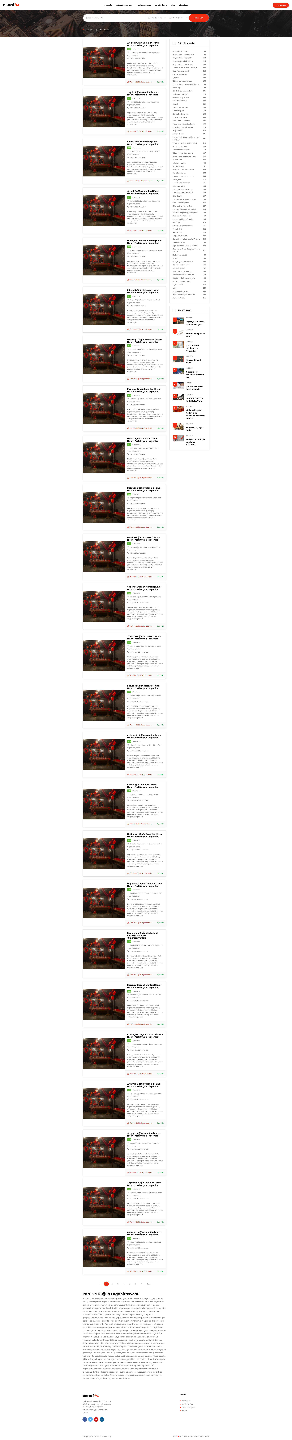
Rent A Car (189, 232)
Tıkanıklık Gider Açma (189, 271)
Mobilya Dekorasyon (189, 183)
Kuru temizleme (189, 173)
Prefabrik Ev (189, 229)
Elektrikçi (189, 87)
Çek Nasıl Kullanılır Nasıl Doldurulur (194, 388)
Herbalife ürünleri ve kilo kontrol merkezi (189, 138)
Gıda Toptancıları (189, 107)
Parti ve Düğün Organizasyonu (141, 82)
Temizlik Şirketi (189, 268)
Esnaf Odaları (161, 5)
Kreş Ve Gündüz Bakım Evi (189, 169)
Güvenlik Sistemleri (189, 114)
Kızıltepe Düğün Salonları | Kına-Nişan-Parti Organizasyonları (144, 390)
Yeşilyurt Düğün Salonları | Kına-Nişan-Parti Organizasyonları (144, 588)
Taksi (189, 258)
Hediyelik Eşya (189, 134)
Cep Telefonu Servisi (189, 71)
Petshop (189, 222)
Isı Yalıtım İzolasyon (189, 150)
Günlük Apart (189, 111)
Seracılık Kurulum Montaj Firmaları (189, 239)
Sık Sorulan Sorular (124, 5)
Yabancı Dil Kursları (189, 291)
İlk (99, 1284)
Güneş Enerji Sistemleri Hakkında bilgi (195, 375)
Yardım (185, 1411)
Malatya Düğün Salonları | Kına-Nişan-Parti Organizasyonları (144, 1233)
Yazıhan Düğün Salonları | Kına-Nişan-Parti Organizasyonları (144, 637)
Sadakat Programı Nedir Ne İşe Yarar (194, 399)
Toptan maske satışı (189, 281)
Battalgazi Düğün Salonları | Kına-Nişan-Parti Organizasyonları (145, 1035)
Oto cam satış (189, 186)
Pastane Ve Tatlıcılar (189, 216)
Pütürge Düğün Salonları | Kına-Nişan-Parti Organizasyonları (144, 687)
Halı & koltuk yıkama (189, 121)
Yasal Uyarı (186, 1401)
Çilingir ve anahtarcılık (189, 81)
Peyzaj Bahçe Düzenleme (189, 226)
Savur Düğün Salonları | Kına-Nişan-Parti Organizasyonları (143, 142)
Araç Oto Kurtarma (189, 51)
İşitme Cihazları (189, 163)
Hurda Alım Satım (189, 146)
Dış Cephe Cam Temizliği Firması (189, 84)
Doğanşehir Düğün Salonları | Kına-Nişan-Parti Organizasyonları (142, 935)
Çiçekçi (189, 78)
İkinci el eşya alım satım (189, 153)
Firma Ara (198, 18)
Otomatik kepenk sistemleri (189, 209)
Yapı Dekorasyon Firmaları (189, 294)
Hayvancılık (189, 130)
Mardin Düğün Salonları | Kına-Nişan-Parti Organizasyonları (143, 538)
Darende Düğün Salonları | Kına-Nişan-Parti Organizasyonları (144, 986)
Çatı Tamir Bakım (189, 74)
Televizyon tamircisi (189, 265)
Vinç (189, 288)
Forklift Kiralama (189, 101)
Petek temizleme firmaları (189, 219)
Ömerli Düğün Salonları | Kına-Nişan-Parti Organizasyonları (143, 192)
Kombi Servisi (189, 166)
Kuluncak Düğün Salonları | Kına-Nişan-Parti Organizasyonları (144, 736)
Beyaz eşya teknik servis (189, 61)
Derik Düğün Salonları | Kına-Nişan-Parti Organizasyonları (143, 439)
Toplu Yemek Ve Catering (189, 275)
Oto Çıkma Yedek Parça (189, 189)
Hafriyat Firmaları (189, 117)
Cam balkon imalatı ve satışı (189, 68)
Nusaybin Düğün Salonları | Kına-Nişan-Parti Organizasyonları (144, 241)
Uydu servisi (189, 285)
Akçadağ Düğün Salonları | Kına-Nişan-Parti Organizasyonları (144, 1184)
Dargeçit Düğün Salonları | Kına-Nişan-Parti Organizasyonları (144, 489)
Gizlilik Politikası (187, 1404)
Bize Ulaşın (183, 5)
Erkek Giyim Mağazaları (189, 91)
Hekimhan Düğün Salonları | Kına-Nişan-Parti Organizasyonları (145, 835)
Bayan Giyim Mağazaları (189, 58)
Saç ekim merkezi (189, 236)
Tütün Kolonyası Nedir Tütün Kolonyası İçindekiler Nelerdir (195, 414)
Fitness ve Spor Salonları (189, 97)
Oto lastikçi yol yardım (189, 206)
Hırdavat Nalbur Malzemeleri (189, 143)
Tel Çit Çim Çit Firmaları (189, 261)
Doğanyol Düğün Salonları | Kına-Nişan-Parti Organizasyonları (145, 884)
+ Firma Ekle (281, 5)
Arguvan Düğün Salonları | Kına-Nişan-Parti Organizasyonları (144, 1085)
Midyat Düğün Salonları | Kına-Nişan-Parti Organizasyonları (143, 291)
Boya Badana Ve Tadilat (189, 64)
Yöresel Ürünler (189, 298)
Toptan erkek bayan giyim (189, 278)
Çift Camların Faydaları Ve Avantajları (192, 348)
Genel (189, 104)
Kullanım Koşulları (188, 1407)
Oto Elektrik (189, 196)
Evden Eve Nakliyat (189, 94)
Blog (173, 5)
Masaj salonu (189, 179)
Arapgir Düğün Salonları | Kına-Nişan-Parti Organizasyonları (143, 1134)
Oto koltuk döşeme (189, 203)
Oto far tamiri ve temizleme (189, 199)
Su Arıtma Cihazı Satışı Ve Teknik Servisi (189, 250)
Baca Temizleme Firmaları (189, 54)
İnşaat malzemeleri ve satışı (189, 156)
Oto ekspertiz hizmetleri (189, 193)
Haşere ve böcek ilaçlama (189, 124)
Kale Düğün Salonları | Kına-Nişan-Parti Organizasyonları (143, 785)
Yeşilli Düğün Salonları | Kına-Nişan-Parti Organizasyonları (143, 93)
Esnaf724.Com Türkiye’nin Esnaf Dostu (196, 1436)
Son (148, 1284)
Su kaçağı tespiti (189, 255)
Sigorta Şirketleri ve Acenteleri (189, 245)
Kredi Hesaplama (144, 5)
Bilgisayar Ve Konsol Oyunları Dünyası (195, 323)
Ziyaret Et (160, 82)
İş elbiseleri (189, 160)
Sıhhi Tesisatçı (189, 242)
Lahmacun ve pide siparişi (189, 176)
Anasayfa (108, 5)
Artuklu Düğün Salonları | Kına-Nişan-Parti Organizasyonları (143, 44)
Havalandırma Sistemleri (189, 127)
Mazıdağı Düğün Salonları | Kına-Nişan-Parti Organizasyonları (144, 340)
